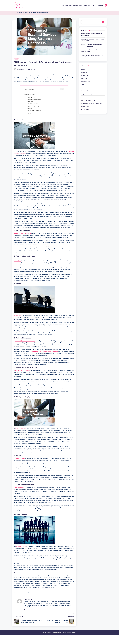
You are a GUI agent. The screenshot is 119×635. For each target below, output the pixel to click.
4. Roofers (30, 101)
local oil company (20, 458)
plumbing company (20, 428)
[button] (28, 610)
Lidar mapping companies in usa (89, 87)
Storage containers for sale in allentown (91, 103)
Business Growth (85, 72)
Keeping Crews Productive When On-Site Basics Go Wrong (92, 50)
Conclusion (30, 113)
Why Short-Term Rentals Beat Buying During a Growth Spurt (91, 45)
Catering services (19, 487)
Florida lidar (84, 78)
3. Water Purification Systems (34, 99)
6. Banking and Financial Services (35, 104)
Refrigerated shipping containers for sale (92, 94)
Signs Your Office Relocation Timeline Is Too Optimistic (92, 34)
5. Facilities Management (33, 103)
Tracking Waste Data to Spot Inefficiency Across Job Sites (92, 39)
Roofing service (18, 315)
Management (84, 91)
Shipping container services (88, 100)
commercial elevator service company (25, 341)
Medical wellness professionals (22, 233)
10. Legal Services (32, 112)
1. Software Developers (29, 94)
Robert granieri (85, 97)
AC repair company (21, 546)
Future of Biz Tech (85, 81)
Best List (83, 69)
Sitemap (74, 632)
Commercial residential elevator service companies (44, 351)
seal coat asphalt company (22, 370)
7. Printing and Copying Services (35, 106)
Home (13, 12)
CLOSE (61, 89)
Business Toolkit (85, 75)
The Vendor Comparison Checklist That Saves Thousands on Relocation (92, 56)
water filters (17, 261)
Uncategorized (85, 109)
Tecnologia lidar (85, 106)
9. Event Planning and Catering (34, 110)
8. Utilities (30, 108)
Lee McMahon (28, 599)
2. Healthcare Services (33, 97)
